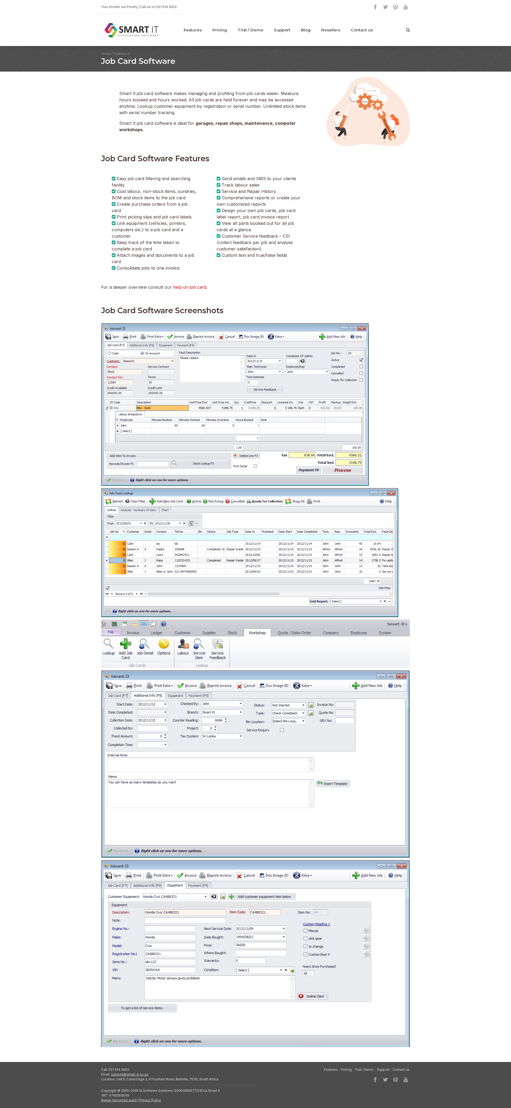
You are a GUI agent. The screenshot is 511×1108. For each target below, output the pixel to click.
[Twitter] (385, 7)
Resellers (330, 29)
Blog (306, 29)
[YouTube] (405, 7)
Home (106, 54)
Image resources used (119, 1100)
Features (193, 29)
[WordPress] (395, 7)
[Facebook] (375, 7)
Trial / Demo (250, 29)
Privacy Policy (150, 1100)
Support (282, 29)
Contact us (362, 29)
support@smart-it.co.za (129, 1074)
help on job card (189, 287)
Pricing (219, 29)
